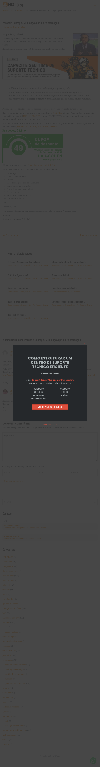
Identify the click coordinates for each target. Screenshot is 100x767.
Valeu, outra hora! (50, 424)
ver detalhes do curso (50, 407)
